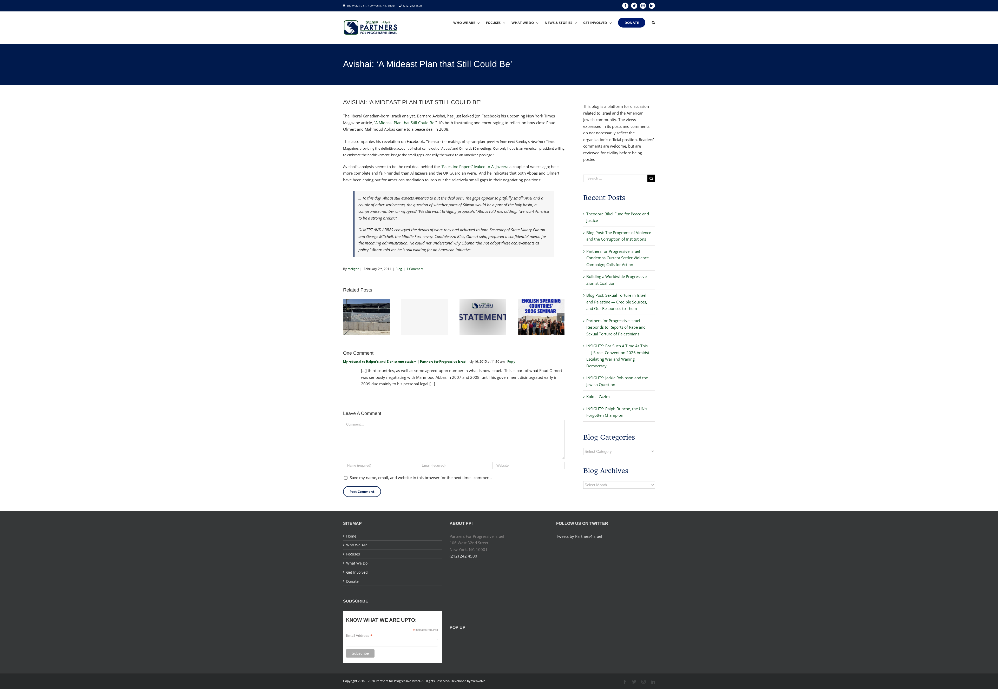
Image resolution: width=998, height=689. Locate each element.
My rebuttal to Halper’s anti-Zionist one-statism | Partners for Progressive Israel (405, 361)
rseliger (353, 269)
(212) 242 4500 (412, 6)
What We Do (356, 563)
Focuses (353, 554)
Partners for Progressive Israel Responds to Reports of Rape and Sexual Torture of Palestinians (616, 327)
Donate (352, 581)
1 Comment (414, 269)
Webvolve (478, 681)
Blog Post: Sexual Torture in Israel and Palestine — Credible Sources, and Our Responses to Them (616, 302)
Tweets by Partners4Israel (579, 536)
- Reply (510, 361)
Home (351, 536)
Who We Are (356, 544)
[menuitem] (469, 23)
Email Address (359, 635)
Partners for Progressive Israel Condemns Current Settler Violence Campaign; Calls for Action (617, 258)
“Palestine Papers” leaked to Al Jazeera (474, 166)
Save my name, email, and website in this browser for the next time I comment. (421, 477)
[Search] (653, 23)
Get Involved (357, 572)
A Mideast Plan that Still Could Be (404, 122)
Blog (399, 269)
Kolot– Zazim (598, 396)
